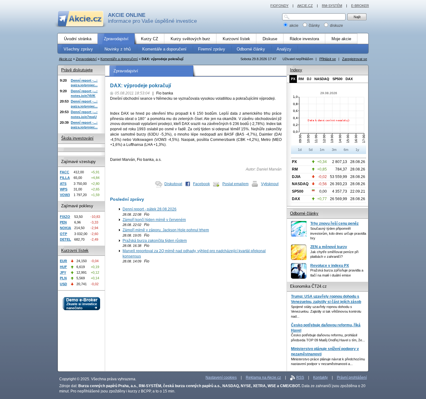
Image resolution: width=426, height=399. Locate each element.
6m (346, 149)
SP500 (337, 79)
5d (310, 149)
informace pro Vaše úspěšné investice (152, 18)
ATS (63, 183)
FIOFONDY (279, 5)
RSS (300, 377)
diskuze (336, 25)
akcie (293, 25)
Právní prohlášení (352, 377)
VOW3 (65, 195)
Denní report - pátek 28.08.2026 (150, 209)
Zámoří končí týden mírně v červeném (154, 220)
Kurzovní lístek (75, 250)
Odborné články (304, 213)
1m (322, 149)
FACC (64, 172)
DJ (309, 79)
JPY (63, 272)
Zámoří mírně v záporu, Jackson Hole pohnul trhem (166, 230)
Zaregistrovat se (354, 59)
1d (300, 149)
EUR (63, 261)
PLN (63, 278)
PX (293, 79)
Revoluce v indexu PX (329, 265)
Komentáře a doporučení (119, 59)
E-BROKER (360, 5)
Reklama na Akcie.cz (263, 377)
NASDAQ (321, 79)
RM (301, 79)
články (314, 25)
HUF (63, 267)
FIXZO (65, 217)
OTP (63, 234)
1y (357, 149)
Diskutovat (173, 184)
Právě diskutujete (77, 70)
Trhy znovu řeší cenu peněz (334, 223)
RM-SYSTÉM (332, 5)
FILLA (65, 178)
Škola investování (77, 138)
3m (334, 149)
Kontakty (320, 377)
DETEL (65, 239)
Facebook (201, 184)
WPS (63, 189)
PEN (63, 222)
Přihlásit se (327, 59)
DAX (349, 79)
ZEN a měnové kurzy (328, 247)
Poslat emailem (235, 184)
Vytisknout (269, 184)
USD (63, 284)
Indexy (296, 70)
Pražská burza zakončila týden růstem (155, 240)
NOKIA (65, 228)
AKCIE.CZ (305, 5)
